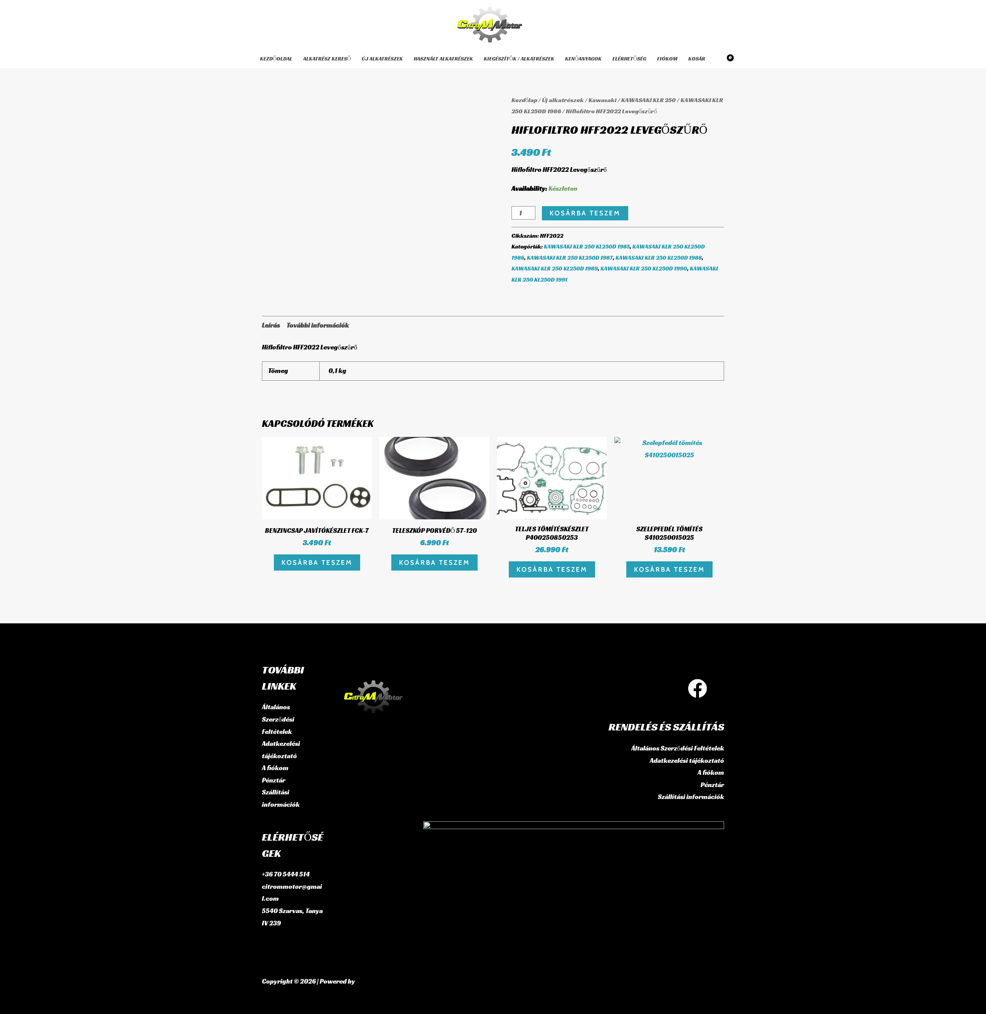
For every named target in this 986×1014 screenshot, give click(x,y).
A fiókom (275, 768)
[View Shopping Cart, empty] (725, 58)
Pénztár (273, 780)
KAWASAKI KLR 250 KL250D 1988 (658, 257)
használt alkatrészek (443, 58)
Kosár (696, 58)
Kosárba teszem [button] (317, 562)
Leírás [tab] (271, 325)
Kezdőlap (524, 100)
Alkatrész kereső (327, 58)
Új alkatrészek (382, 58)
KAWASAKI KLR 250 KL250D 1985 (587, 246)
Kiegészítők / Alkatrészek (519, 58)
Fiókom (667, 58)
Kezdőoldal (276, 58)
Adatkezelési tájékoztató (687, 760)
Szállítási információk (691, 796)
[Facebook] (697, 688)
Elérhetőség (629, 58)
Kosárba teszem (585, 213)
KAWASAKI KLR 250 (648, 100)
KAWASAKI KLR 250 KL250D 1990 (643, 268)
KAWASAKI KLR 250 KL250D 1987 (570, 257)
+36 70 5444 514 (286, 874)
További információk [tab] (318, 325)
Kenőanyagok (583, 58)
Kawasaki (603, 100)
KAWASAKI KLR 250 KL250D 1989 (554, 268)
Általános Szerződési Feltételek (278, 719)
